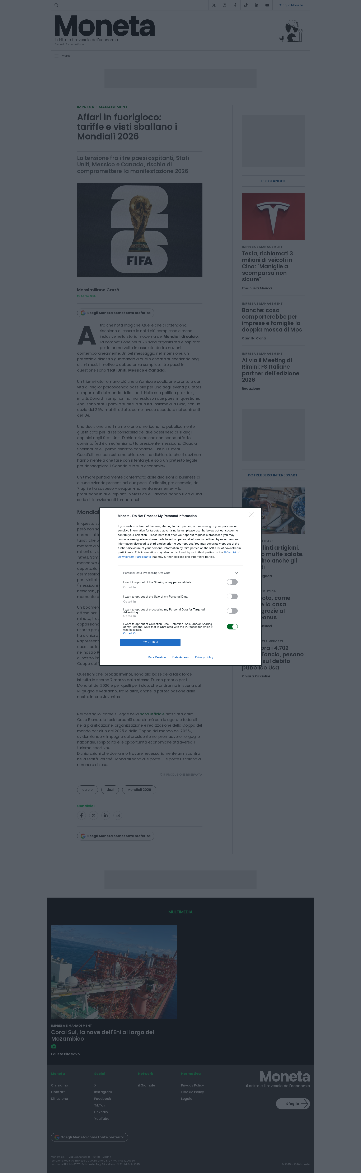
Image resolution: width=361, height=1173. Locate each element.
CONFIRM (150, 642)
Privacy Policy (204, 657)
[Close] (253, 516)
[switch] (232, 582)
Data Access (180, 657)
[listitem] (180, 573)
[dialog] (180, 586)
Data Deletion (157, 657)
